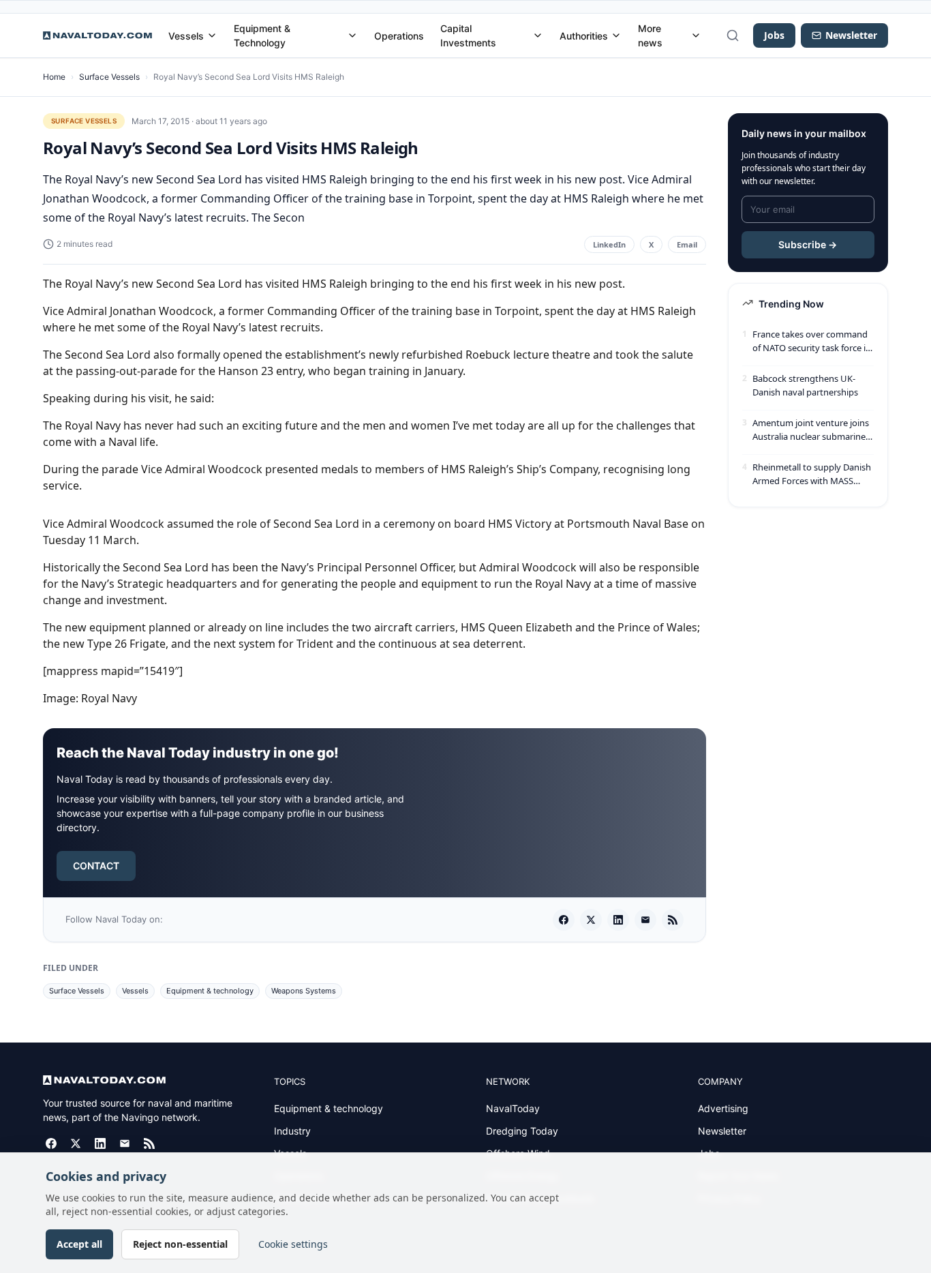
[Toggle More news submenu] (695, 35)
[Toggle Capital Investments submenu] (537, 35)
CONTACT (96, 865)
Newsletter (722, 1131)
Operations (399, 36)
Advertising (723, 1108)
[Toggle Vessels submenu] (212, 35)
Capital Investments (468, 35)
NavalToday (513, 1108)
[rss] (673, 920)
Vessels (186, 36)
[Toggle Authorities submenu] (616, 35)
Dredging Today (522, 1131)
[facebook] (564, 920)
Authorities (584, 36)
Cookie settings (293, 1244)
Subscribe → (807, 244)
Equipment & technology (210, 990)
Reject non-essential (180, 1244)
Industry (292, 1131)
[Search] (733, 35)
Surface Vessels (109, 77)
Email (687, 244)
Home (54, 77)
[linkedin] (618, 920)
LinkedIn (609, 244)
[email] (645, 920)
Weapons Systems (303, 990)
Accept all (79, 1244)
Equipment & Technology (262, 35)
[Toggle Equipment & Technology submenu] (352, 35)
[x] (591, 920)
